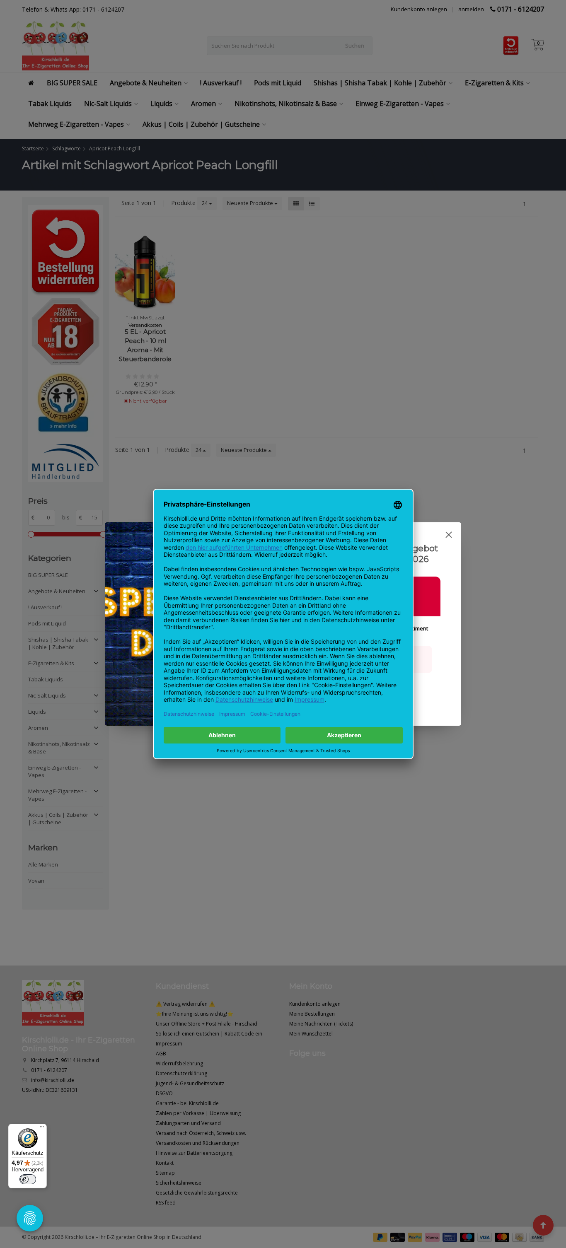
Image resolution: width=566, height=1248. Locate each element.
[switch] (27, 1179)
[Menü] (42, 1129)
